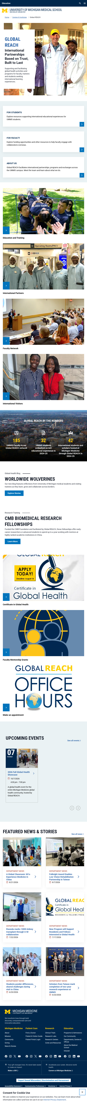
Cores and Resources (53, 1043)
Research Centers (51, 1039)
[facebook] (6, 1056)
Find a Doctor (31, 1033)
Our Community (70, 1036)
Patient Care (31, 1028)
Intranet (67, 1051)
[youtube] (19, 1056)
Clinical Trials (50, 1033)
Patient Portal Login (33, 1039)
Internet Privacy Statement (54, 1100)
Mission (8, 1036)
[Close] (82, 1092)
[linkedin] (55, 1056)
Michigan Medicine (14, 1028)
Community (9, 1039)
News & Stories (10, 1046)
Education (68, 1028)
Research (49, 1028)
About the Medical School (70, 1046)
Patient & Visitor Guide (34, 1036)
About (7, 1033)
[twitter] (15, 1056)
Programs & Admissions (73, 1033)
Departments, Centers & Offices (72, 1040)
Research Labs (50, 1036)
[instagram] (10, 1056)
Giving (7, 1043)
